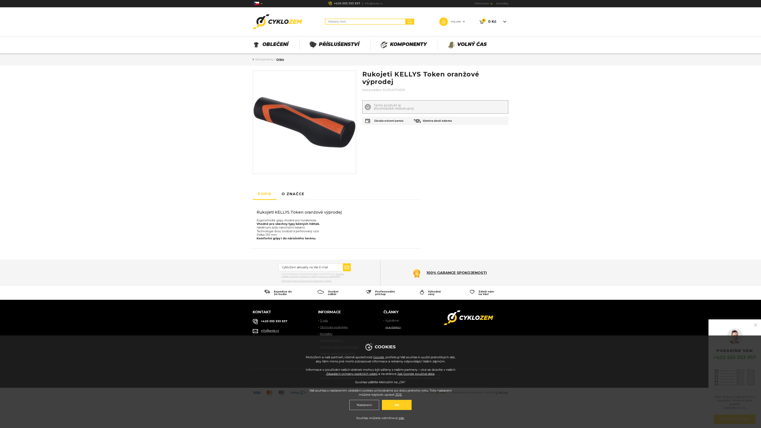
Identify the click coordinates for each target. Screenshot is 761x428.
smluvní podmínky (329, 276)
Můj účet (456, 21)
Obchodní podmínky (334, 327)
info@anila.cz (373, 3)
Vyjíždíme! (392, 320)
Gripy (280, 59)
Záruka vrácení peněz (388, 121)
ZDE (398, 394)
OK (396, 405)
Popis (265, 194)
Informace (481, 3)
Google (378, 357)
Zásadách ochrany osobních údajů (352, 374)
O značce (293, 194)
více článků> (393, 327)
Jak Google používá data (415, 374)
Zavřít (755, 324)
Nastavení (364, 405)
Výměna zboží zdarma (437, 121)
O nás (324, 320)
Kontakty (502, 3)
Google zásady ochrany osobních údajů (312, 275)
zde (401, 418)
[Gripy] (304, 122)
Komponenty (264, 59)
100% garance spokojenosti (456, 273)
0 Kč (492, 21)
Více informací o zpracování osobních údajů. (306, 281)
